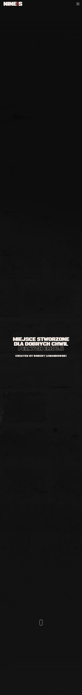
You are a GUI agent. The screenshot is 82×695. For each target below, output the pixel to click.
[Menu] (77, 4)
